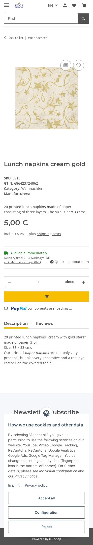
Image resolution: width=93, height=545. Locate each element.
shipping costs (49, 233)
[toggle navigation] (6, 3)
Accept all (46, 498)
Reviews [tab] (44, 323)
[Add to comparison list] (65, 65)
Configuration (47, 512)
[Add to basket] (8, 53)
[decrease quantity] (9, 282)
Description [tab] (16, 323)
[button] (65, 5)
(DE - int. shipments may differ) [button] (27, 260)
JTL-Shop (55, 539)
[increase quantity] (83, 282)
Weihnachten (32, 188)
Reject (46, 527)
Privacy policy (36, 485)
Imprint (14, 485)
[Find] (83, 18)
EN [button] (50, 5)
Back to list (15, 37)
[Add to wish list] (78, 65)
